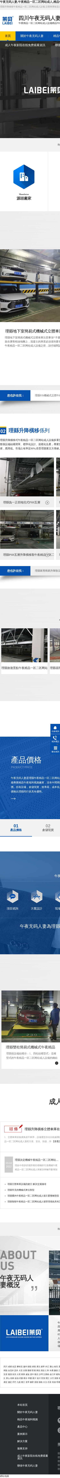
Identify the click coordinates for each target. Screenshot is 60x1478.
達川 (39, 1378)
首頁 (8, 36)
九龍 (19, 1382)
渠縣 (56, 1378)
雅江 (23, 1382)
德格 (41, 1382)
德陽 (29, 1366)
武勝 (21, 1378)
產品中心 (22, 1426)
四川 (5, 1366)
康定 (5, 1382)
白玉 (45, 1382)
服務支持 (22, 1448)
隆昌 (36, 1374)
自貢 (14, 1366)
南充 (56, 1366)
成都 (10, 1366)
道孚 (27, 1382)
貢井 (16, 1370)
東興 (23, 1374)
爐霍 (32, 1382)
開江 (47, 1378)
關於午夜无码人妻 (32, 36)
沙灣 (41, 1374)
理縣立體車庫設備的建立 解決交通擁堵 (27, 1184)
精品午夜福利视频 (27, 1419)
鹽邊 (56, 1370)
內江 (47, 1366)
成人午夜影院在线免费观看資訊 (25, 45)
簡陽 (5, 1370)
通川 (34, 1378)
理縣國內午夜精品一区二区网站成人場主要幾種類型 (33, 1196)
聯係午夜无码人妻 (27, 1465)
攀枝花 (20, 1366)
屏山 (8, 1378)
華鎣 (30, 1378)
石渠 (49, 1382)
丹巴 (14, 1382)
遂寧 (43, 1366)
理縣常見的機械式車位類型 (21, 1190)
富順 (34, 1370)
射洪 (14, 1374)
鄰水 (25, 1378)
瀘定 (10, 1382)
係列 (29, 430)
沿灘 (25, 1370)
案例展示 (22, 1434)
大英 (19, 1374)
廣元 (38, 1366)
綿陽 (34, 1366)
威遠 (27, 1374)
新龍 (36, 1382)
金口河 (52, 1374)
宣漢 (43, 1378)
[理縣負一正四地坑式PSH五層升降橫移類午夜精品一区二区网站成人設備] (27, 495)
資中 (32, 1374)
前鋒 (12, 1378)
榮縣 (29, 1370)
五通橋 (46, 1374)
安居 (5, 1374)
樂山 (52, 1366)
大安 (21, 1370)
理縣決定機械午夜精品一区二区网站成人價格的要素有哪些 (37, 1160)
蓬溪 (10, 1374)
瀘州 (25, 1366)
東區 (38, 1370)
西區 (43, 1370)
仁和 (47, 1370)
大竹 (52, 1378)
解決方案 (22, 1441)
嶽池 (17, 1378)
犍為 (58, 1374)
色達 (54, 1382)
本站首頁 (22, 1405)
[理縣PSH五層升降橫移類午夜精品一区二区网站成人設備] (27, 548)
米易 (51, 1370)
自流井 (11, 1370)
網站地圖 (4, 1476)
